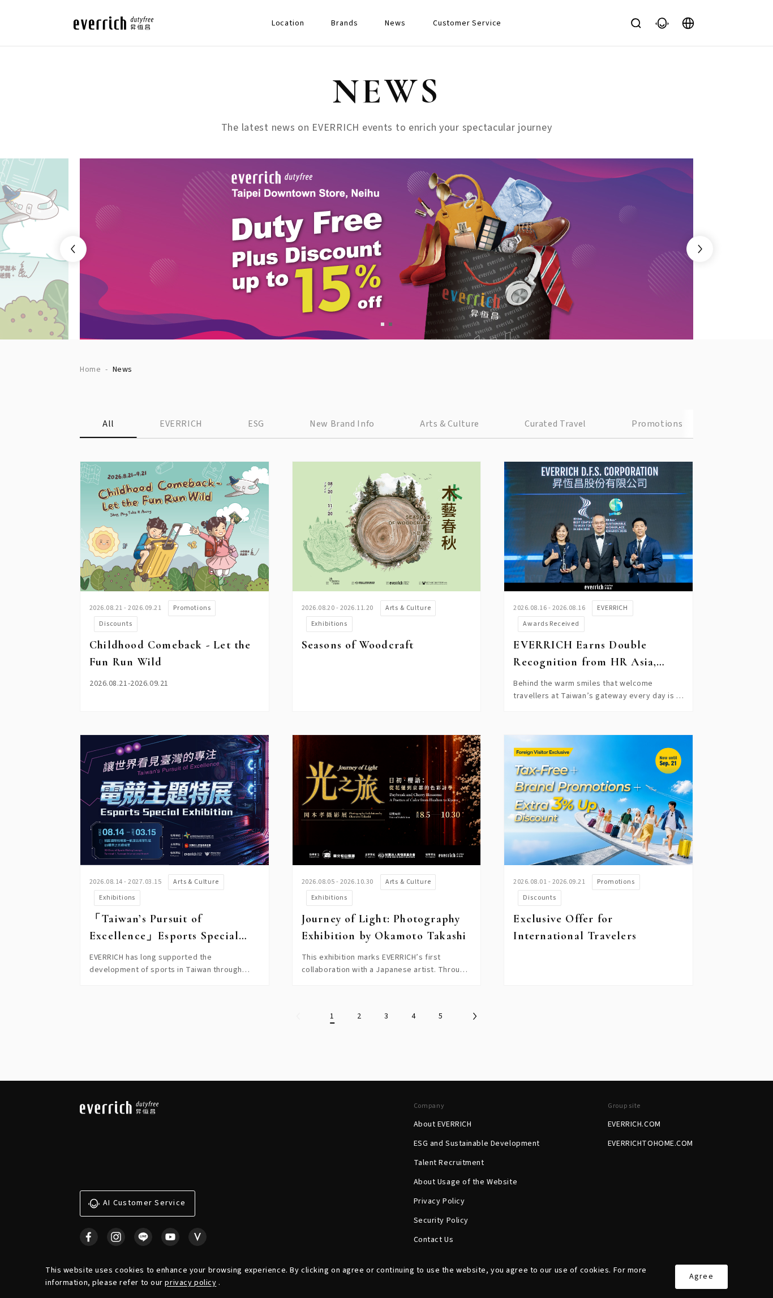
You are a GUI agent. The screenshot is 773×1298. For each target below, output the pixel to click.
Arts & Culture (449, 424)
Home (90, 369)
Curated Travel (555, 424)
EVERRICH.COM (634, 1124)
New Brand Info (342, 424)
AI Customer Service (144, 1203)
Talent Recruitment (449, 1162)
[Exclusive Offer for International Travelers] (598, 800)
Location (288, 23)
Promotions (657, 424)
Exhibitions (329, 624)
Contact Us (434, 1239)
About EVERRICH (443, 1124)
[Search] (636, 23)
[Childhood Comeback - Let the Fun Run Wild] (174, 526)
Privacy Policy (439, 1201)
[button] (382, 324)
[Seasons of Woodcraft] (387, 526)
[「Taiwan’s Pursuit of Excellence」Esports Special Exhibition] (174, 800)
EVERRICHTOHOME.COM (650, 1143)
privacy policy (190, 1282)
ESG (256, 424)
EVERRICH (181, 424)
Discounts (115, 624)
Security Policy (441, 1220)
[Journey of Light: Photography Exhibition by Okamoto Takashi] (387, 800)
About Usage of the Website (466, 1182)
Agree (701, 1276)
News (395, 23)
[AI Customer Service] (662, 23)
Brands (344, 23)
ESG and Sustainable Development (477, 1143)
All (108, 424)
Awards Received (551, 624)
